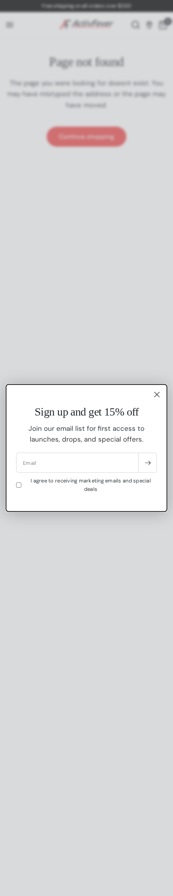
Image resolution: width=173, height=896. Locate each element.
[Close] (157, 395)
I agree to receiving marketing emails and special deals (91, 484)
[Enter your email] (147, 462)
